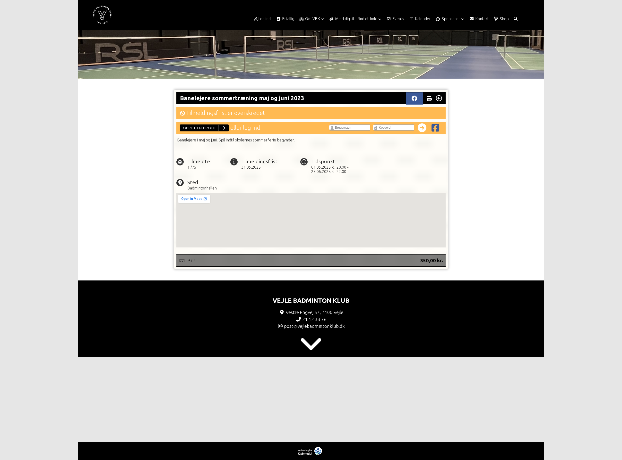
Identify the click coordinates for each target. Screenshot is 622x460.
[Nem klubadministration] (311, 454)
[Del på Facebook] (414, 98)
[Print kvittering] (429, 97)
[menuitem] (263, 18)
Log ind (264, 18)
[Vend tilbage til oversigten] (439, 98)
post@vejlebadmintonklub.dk (314, 326)
